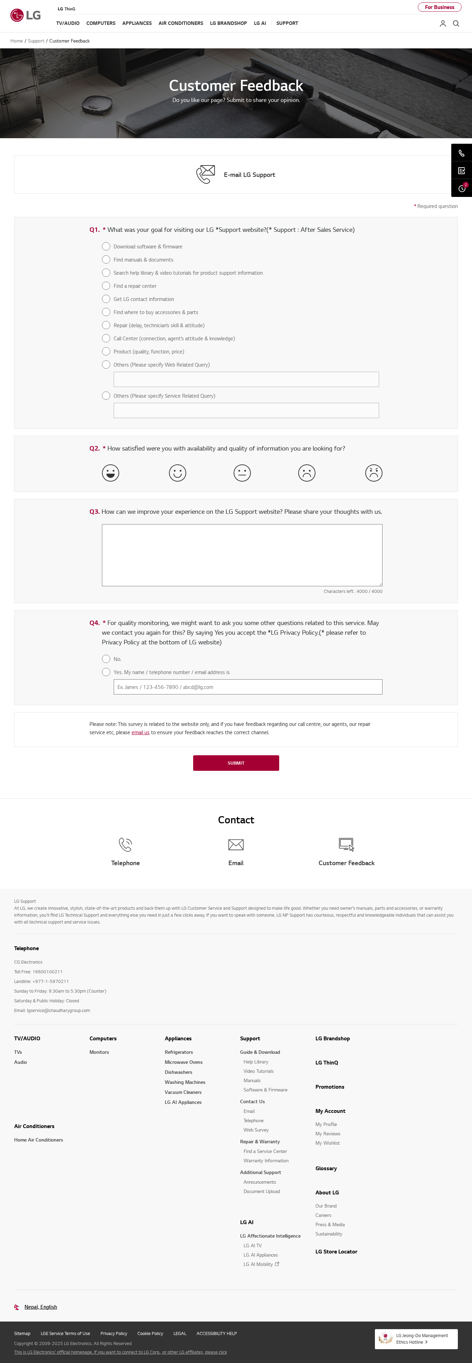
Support (250, 1038)
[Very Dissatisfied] (374, 473)
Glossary (326, 1168)
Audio (20, 1062)
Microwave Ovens (184, 1062)
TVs (18, 1052)
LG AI (247, 1222)
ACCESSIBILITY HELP (217, 1333)
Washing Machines (185, 1082)
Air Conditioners (34, 1126)
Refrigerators (179, 1052)
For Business (439, 7)
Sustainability (328, 1233)
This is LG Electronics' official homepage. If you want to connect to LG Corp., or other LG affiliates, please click (120, 1352)
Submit (236, 763)
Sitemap (22, 1333)
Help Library (256, 1061)
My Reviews (327, 1133)
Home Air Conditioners (38, 1139)
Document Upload (262, 1191)
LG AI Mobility (258, 1264)
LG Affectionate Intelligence (270, 1235)
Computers (103, 1038)
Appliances (178, 1038)
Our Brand (326, 1205)
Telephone (254, 1120)
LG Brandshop (332, 1038)
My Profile (326, 1124)
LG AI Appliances (183, 1102)
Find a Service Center (265, 1151)
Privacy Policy (114, 1333)
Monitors (99, 1052)
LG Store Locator (336, 1251)
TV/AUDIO (27, 1038)
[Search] (456, 23)
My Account (330, 1110)
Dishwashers (178, 1072)
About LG (327, 1192)
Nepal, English (41, 1306)
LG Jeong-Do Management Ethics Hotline (422, 1338)
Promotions (329, 1086)
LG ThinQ (326, 1062)
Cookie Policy (150, 1333)
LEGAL (179, 1333)
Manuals (252, 1080)
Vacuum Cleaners (183, 1092)
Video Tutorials (259, 1071)
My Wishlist (327, 1142)
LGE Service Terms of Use (65, 1333)
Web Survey (256, 1129)
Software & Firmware (265, 1089)
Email (249, 1111)
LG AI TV (253, 1245)
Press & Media (330, 1224)
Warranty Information (266, 1160)
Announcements (260, 1182)
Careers (323, 1215)
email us (141, 732)
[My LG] (443, 23)
